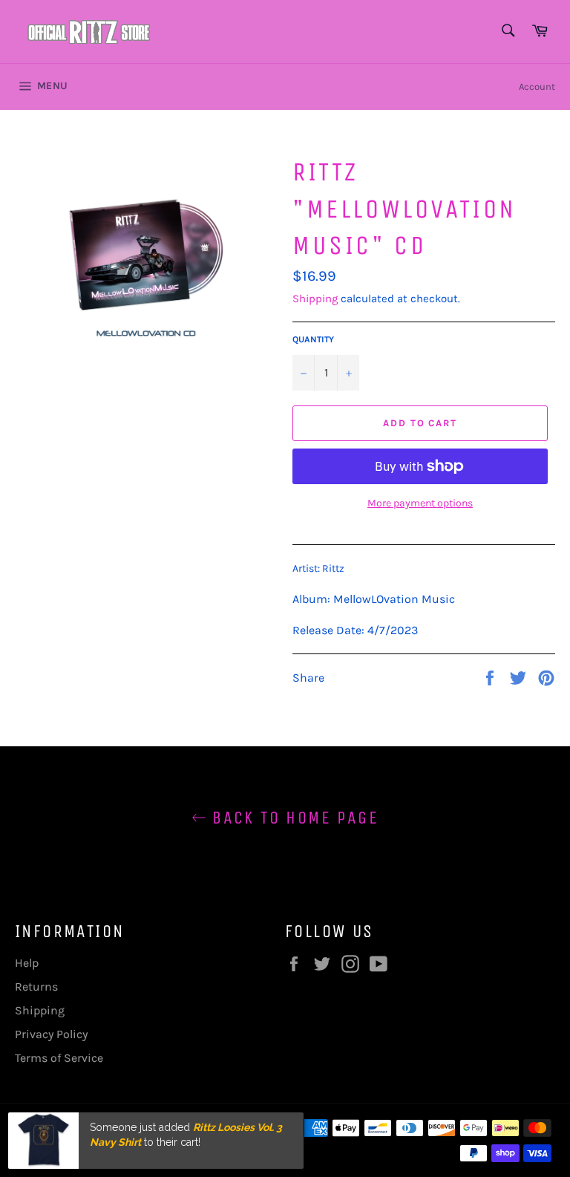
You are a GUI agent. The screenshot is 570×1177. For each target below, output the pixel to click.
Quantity (313, 339)
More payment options (420, 503)
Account (537, 86)
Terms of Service (59, 1058)
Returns (36, 986)
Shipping (315, 298)
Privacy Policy (51, 1034)
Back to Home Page (292, 817)
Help (27, 963)
